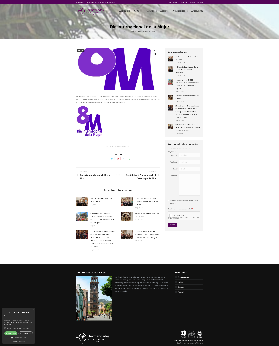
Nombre (174, 155)
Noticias (131, 31)
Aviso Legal (177, 340)
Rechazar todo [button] (25, 333)
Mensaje (174, 176)
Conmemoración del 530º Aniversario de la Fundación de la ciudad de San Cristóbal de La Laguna (102, 218)
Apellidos (174, 162)
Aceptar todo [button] (11, 333)
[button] (18, 337)
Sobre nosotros (183, 277)
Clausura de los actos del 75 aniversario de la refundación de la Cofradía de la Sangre (147, 234)
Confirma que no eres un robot (180, 209)
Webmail (181, 292)
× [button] (33, 310)
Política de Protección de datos (192, 340)
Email (175, 169)
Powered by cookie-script (18, 341)
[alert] (18, 326)
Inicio (125, 31)
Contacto (181, 287)
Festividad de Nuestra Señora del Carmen (147, 215)
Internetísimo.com (197, 343)
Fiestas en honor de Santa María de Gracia (101, 200)
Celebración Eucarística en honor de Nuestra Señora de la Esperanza (146, 201)
